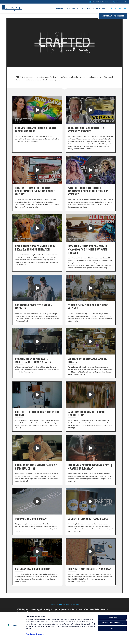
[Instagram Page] (120, 8)
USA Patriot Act (64, 605)
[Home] (12, 8)
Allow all (112, 617)
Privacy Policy (75, 605)
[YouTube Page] (125, 8)
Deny (112, 628)
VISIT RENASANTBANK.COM (113, 16)
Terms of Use (54, 605)
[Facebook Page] (111, 8)
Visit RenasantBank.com (99, 2)
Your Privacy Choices (34, 634)
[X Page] (116, 8)
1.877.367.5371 (120, 2)
